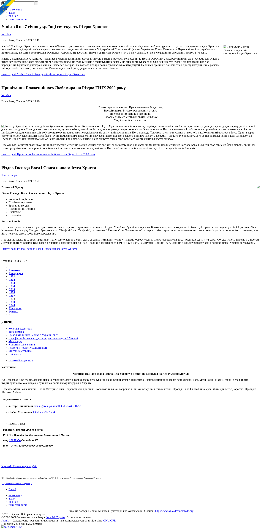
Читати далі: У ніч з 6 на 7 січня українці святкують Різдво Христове (43, 74)
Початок (14, 270)
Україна (6, 34)
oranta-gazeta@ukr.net (46, 406)
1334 (12, 286)
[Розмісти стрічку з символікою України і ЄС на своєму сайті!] (8, 8)
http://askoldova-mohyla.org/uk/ (19, 466)
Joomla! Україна (55, 517)
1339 (12, 301)
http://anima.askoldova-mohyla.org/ (17, 483)
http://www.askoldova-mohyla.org (174, 510)
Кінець (13, 311)
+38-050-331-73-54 (44, 412)
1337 (12, 295)
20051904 (15, 440)
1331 (12, 276)
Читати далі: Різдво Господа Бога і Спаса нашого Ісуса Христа (39, 248)
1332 (12, 279)
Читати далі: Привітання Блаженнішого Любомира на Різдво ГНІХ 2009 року (48, 154)
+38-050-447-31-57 (70, 406)
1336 (12, 292)
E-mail (12, 489)
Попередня (16, 273)
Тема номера (9, 175)
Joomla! (5, 520)
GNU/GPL (109, 520)
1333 (12, 282)
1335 (12, 289)
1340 (12, 305)
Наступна (15, 308)
